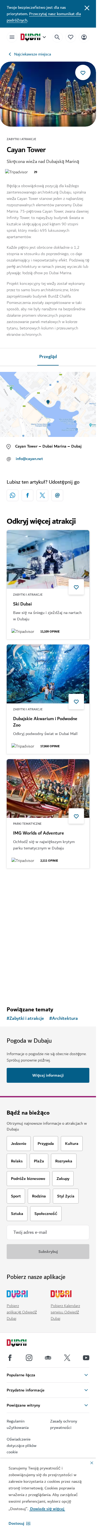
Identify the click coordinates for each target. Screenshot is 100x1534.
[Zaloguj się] (84, 37)
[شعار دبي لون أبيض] (23, 1343)
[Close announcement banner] (87, 7)
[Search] (57, 37)
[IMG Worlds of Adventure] (48, 788)
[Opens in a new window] (27, 495)
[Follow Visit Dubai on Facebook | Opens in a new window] (10, 1358)
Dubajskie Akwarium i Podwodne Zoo (45, 722)
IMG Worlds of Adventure (38, 833)
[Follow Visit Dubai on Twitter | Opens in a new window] (67, 1358)
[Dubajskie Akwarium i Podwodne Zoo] (48, 673)
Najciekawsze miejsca (32, 54)
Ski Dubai (22, 604)
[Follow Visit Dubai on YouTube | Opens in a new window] (86, 1358)
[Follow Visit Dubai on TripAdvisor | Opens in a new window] (48, 1358)
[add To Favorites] (83, 72)
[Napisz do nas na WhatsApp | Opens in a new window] (12, 495)
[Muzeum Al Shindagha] (48, 903)
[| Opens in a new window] (29, 1358)
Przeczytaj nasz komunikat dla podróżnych (44, 17)
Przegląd (48, 357)
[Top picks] (70, 37)
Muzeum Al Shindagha (35, 948)
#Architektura (63, 1018)
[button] (19, 1523)
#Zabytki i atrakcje (25, 1018)
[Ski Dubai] (48, 559)
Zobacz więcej (48, 988)
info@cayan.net (29, 459)
